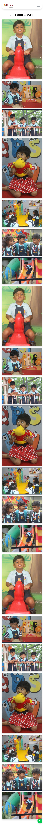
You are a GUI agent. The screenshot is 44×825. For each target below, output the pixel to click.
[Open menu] (38, 5)
